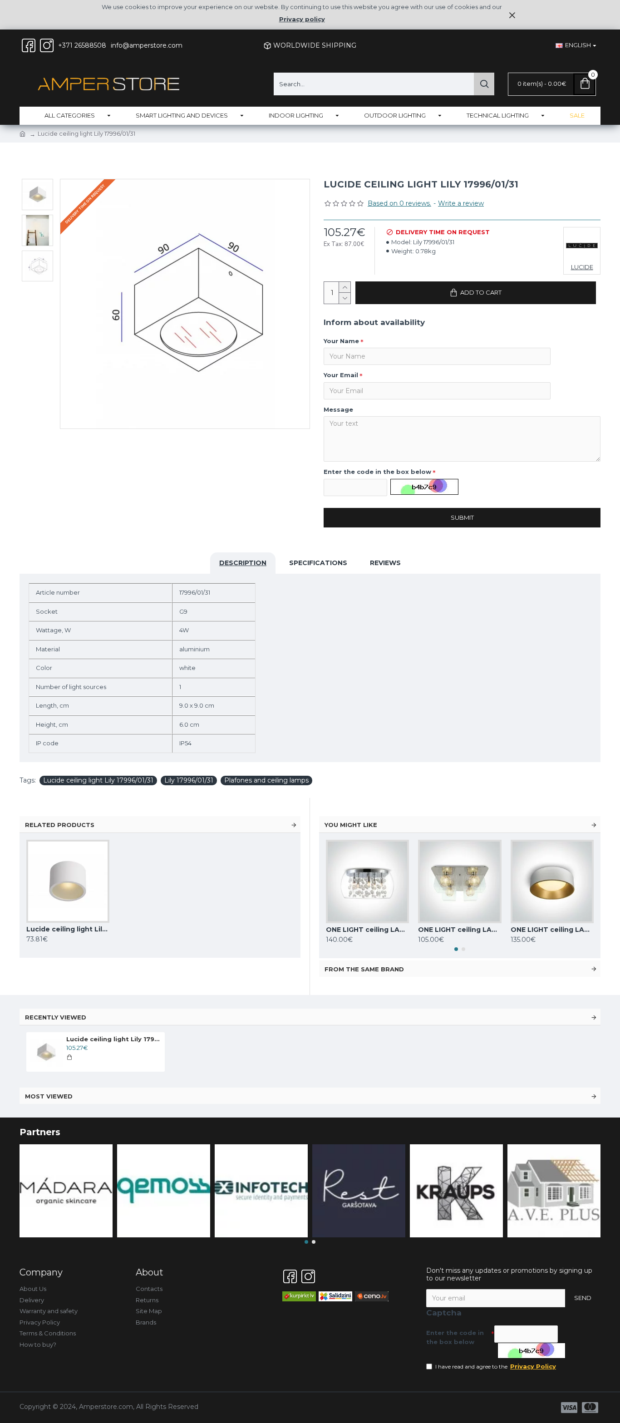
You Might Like (351, 824)
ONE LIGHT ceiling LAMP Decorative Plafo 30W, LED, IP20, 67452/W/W (552, 930)
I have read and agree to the (495, 1366)
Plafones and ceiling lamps (266, 780)
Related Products (59, 824)
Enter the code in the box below (377, 471)
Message (338, 409)
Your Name (341, 341)
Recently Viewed (55, 1017)
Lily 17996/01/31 (188, 780)
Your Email (341, 375)
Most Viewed (49, 1096)
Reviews (385, 563)
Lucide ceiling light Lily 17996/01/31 (98, 780)
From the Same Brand (364, 969)
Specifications (318, 563)
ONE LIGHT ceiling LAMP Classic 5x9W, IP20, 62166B (367, 930)
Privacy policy (302, 19)
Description (242, 563)
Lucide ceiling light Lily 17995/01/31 (67, 929)
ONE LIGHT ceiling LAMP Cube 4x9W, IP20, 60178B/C (459, 930)
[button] (456, 949)
